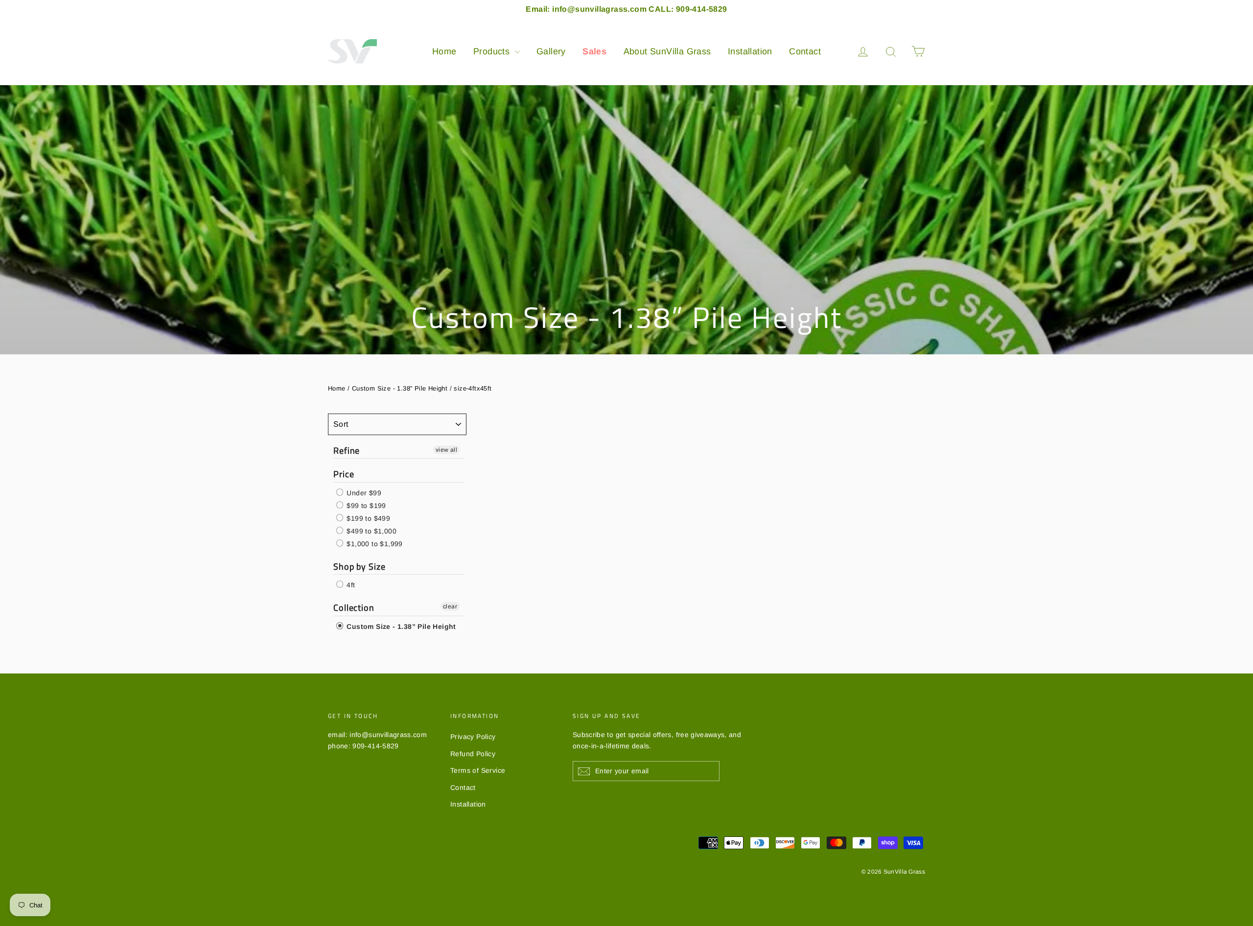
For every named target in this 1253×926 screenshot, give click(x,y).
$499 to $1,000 (370, 531)
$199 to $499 (367, 518)
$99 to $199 (365, 505)
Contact (805, 51)
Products (492, 51)
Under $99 (363, 493)
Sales (594, 51)
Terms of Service (477, 770)
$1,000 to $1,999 (374, 544)
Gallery (551, 51)
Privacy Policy (473, 737)
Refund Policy (472, 754)
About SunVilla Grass (667, 51)
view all (446, 449)
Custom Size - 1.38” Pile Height (399, 388)
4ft (350, 585)
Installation (750, 51)
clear (450, 606)
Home (444, 51)
